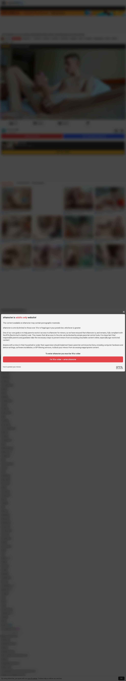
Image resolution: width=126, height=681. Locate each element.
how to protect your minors (12, 367)
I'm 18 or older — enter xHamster (63, 359)
